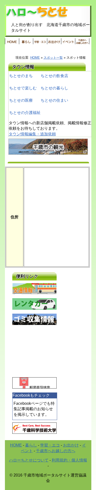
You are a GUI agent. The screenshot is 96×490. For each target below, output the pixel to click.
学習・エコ (50, 445)
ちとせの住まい (54, 100)
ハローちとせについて (28, 460)
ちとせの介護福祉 (25, 113)
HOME (12, 41)
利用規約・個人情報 (69, 460)
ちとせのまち (21, 76)
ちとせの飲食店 (54, 76)
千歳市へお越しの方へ (55, 451)
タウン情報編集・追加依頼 (32, 134)
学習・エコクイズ (40, 41)
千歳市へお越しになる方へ (82, 41)
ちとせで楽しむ (23, 88)
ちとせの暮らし (54, 88)
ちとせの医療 (21, 100)
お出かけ (54, 41)
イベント (68, 41)
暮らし (26, 41)
